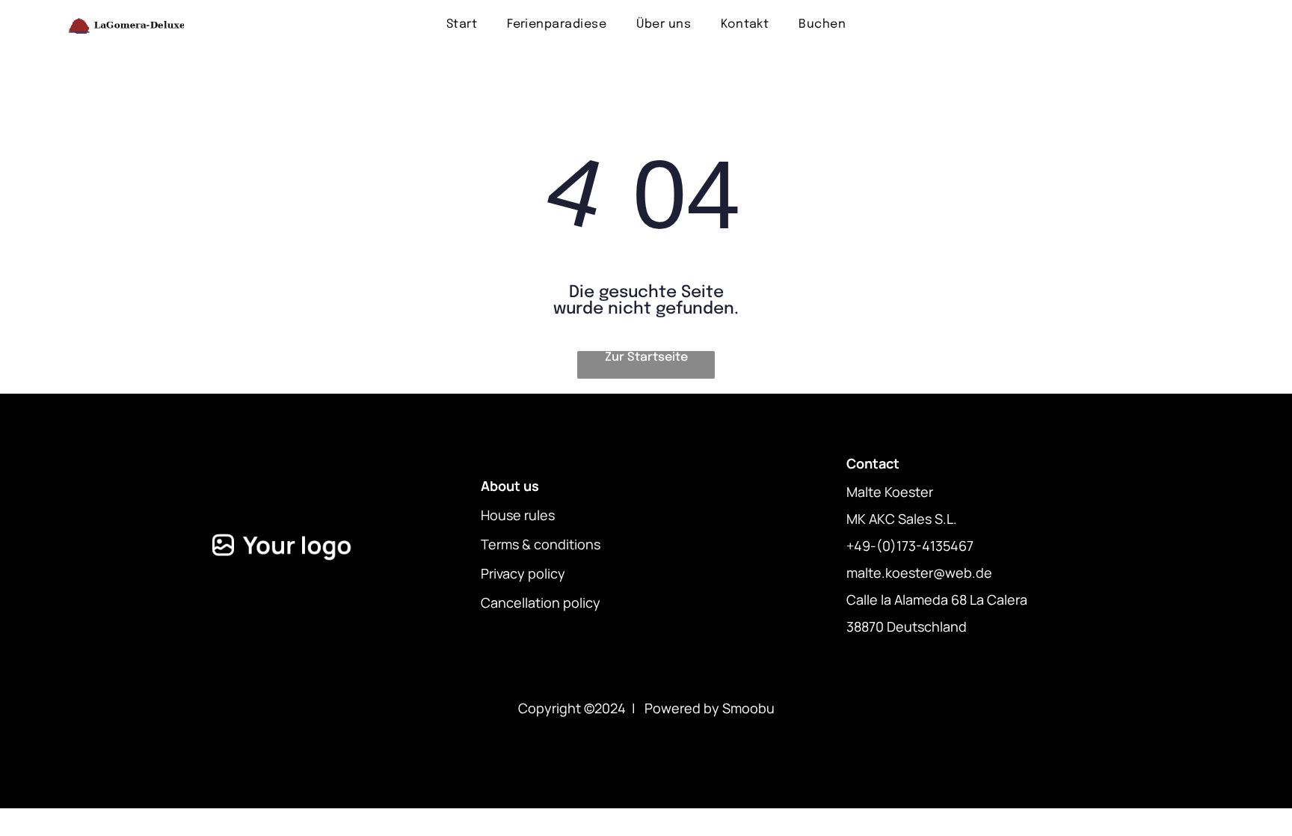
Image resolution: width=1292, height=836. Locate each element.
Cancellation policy (540, 602)
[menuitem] (461, 24)
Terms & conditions (540, 544)
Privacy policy (523, 573)
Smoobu (748, 708)
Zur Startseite (646, 357)
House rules (518, 515)
